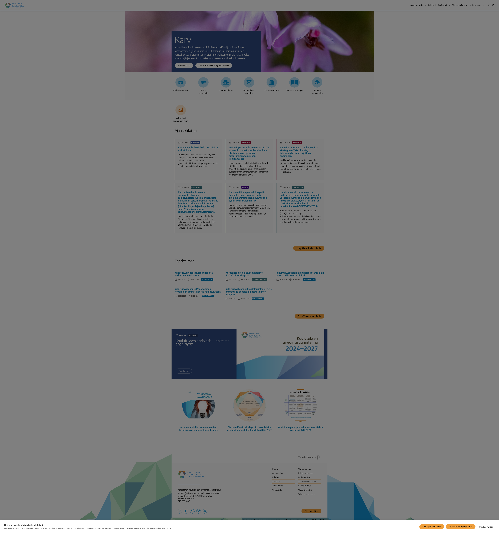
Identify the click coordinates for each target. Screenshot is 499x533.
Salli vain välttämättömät (460, 526)
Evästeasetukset (486, 527)
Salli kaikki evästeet (431, 526)
